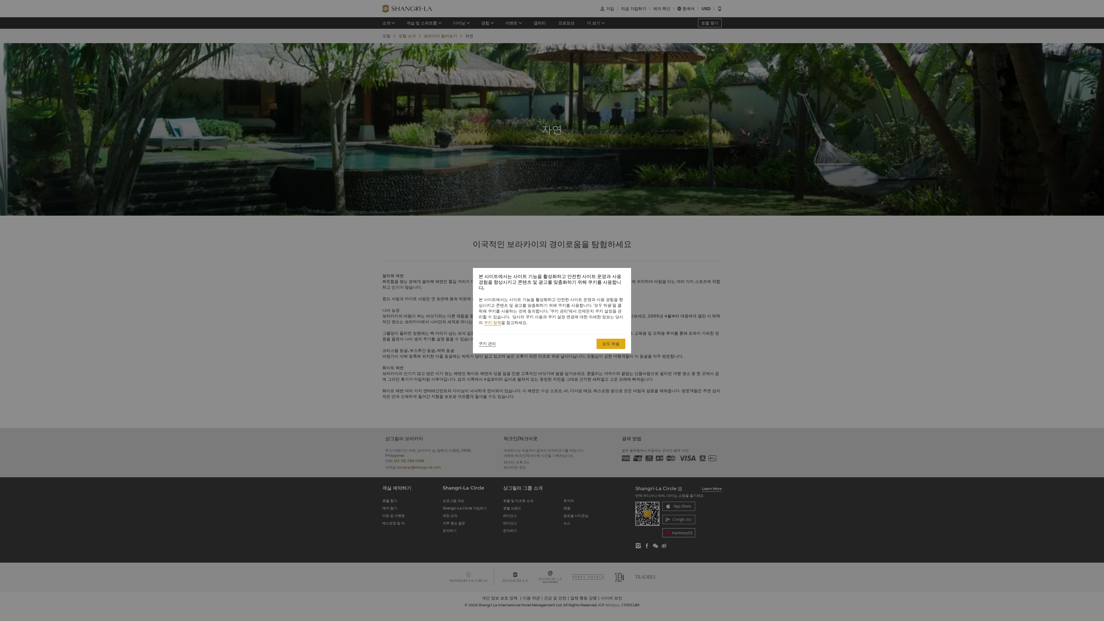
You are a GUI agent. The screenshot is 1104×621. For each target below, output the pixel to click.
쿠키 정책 (492, 322)
